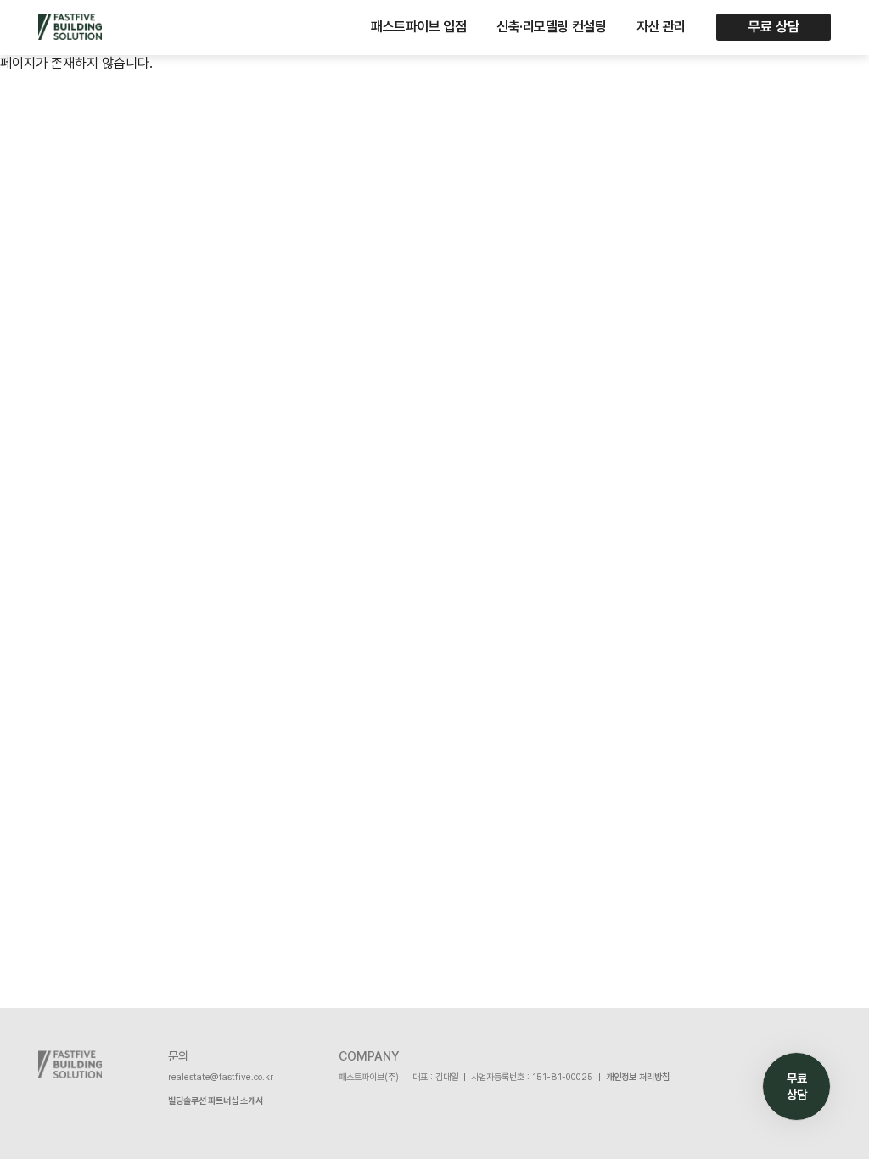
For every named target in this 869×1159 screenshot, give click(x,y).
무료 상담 (773, 27)
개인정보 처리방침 (638, 1077)
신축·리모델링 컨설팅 (551, 27)
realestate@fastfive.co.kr (220, 1077)
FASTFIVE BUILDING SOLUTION (70, 27)
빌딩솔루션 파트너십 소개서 (215, 1100)
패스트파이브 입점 (418, 27)
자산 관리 (661, 27)
